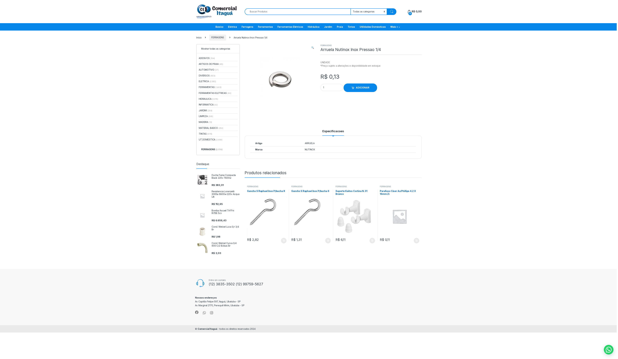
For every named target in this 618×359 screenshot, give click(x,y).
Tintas (351, 26)
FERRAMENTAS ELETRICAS (215, 93)
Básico (219, 26)
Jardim (328, 26)
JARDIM (205, 110)
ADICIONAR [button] (280, 240)
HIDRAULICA (208, 98)
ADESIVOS (207, 58)
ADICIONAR (362, 87)
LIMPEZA (206, 116)
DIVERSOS (207, 75)
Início (199, 37)
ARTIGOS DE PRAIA (211, 64)
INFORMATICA (208, 104)
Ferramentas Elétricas (290, 26)
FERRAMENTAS (210, 87)
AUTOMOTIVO (209, 69)
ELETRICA (207, 81)
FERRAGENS (217, 37)
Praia (340, 26)
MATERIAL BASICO (211, 128)
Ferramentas (265, 26)
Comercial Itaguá (207, 328)
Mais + (394, 26)
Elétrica (232, 26)
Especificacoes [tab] (333, 131)
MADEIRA (205, 122)
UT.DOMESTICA (210, 139)
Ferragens (247, 26)
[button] (312, 48)
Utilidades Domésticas (373, 26)
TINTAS (205, 133)
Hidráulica (313, 26)
